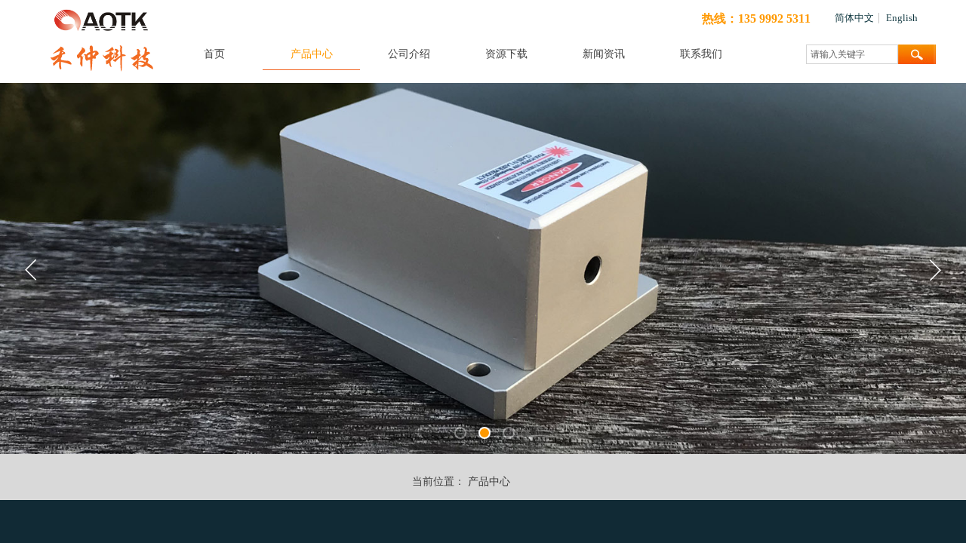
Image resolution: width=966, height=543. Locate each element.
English (902, 18)
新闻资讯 (604, 54)
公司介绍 (409, 54)
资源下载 (506, 54)
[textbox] (852, 54)
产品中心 (312, 54)
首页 (214, 54)
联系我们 (701, 54)
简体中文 (854, 18)
